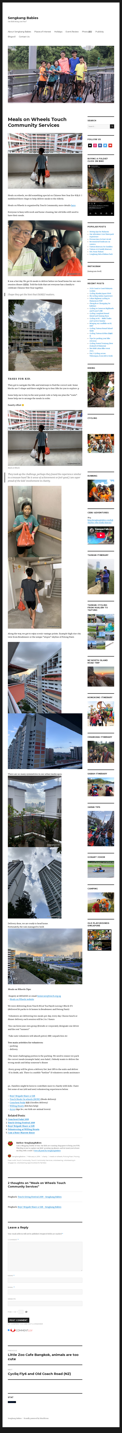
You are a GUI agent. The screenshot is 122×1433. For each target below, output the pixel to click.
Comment (13, 1240)
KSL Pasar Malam (96, 252)
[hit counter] (45, 1402)
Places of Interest (42, 32)
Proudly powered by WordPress (36, 1418)
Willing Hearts (17, 1106)
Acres (12, 1109)
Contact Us (24, 37)
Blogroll (12, 37)
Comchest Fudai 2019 (18, 1119)
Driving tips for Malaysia (99, 232)
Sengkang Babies (23, 18)
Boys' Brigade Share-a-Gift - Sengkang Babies (39, 1207)
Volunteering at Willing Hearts (23, 1129)
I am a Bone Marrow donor (21, 1132)
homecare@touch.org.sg (49, 996)
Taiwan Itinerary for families (100, 247)
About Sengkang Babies (19, 32)
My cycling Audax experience (101, 296)
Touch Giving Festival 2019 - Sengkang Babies (40, 1197)
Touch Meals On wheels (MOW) (25, 1099)
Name (11, 1276)
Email (11, 1287)
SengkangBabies (18, 1156)
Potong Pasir (68, 1156)
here (73, 205)
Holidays (58, 32)
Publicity (99, 32)
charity (44, 1156)
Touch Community (24, 1160)
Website (12, 1299)
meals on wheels (55, 1156)
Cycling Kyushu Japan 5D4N (100, 293)
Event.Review (72, 32)
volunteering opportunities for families (31, 1163)
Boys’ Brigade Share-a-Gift (22, 1096)
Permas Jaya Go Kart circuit (100, 239)
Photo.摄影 (87, 32)
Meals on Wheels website (22, 999)
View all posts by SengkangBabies (47, 1151)
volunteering (58, 1160)
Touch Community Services (41, 1160)
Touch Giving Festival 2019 (21, 1122)
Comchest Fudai (17, 1102)
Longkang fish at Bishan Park (101, 254)
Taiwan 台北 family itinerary (100, 249)
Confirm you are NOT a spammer (26, 1324)
